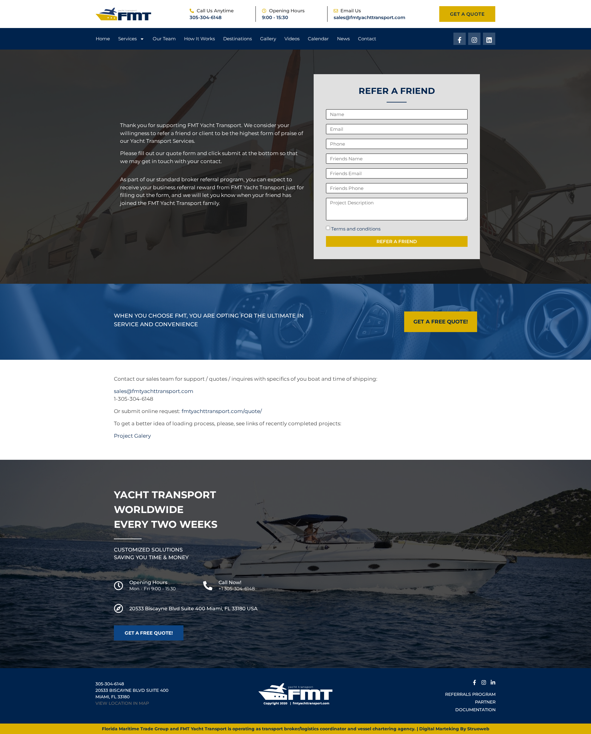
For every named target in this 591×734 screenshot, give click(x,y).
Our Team (164, 39)
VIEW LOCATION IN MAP (122, 703)
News (343, 39)
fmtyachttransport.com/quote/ (222, 411)
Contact (367, 39)
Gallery (268, 39)
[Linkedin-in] (493, 681)
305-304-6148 (206, 17)
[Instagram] (474, 39)
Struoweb (478, 729)
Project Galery (132, 436)
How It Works (199, 39)
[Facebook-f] (459, 39)
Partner (485, 702)
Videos (292, 39)
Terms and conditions (355, 229)
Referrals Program (470, 694)
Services (127, 39)
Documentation (475, 709)
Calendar (318, 39)
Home (103, 39)
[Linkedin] (489, 39)
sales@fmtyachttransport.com (369, 17)
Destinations (237, 39)
